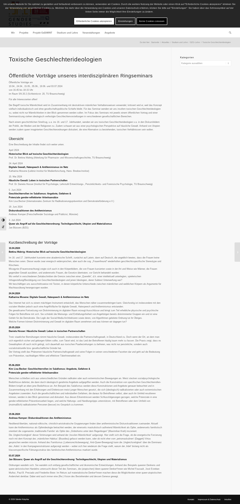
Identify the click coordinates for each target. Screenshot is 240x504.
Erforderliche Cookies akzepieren (94, 21)
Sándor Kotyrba (22, 499)
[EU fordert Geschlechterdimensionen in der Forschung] (2, 252)
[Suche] (229, 32)
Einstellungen (125, 21)
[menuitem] (13, 32)
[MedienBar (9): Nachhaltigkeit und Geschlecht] (237, 252)
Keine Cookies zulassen (152, 21)
